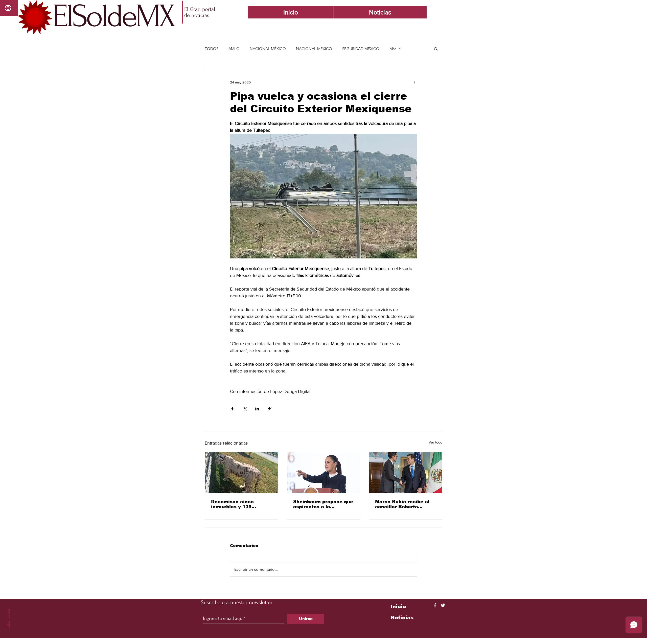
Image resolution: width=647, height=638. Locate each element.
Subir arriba (8, 619)
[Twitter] (443, 605)
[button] (435, 49)
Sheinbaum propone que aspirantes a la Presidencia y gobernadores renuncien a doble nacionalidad (323, 504)
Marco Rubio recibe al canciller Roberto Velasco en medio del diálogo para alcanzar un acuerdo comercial (402, 504)
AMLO (234, 48)
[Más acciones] (414, 82)
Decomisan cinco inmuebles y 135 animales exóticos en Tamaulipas (237, 504)
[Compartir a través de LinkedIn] (257, 408)
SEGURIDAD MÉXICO (360, 48)
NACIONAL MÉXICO (268, 48)
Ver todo (435, 442)
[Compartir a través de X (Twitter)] (244, 408)
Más (392, 48)
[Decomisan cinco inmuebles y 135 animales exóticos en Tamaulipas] (241, 472)
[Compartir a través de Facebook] (232, 408)
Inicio (398, 606)
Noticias (401, 617)
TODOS (211, 48)
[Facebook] (435, 605)
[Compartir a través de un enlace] (269, 408)
